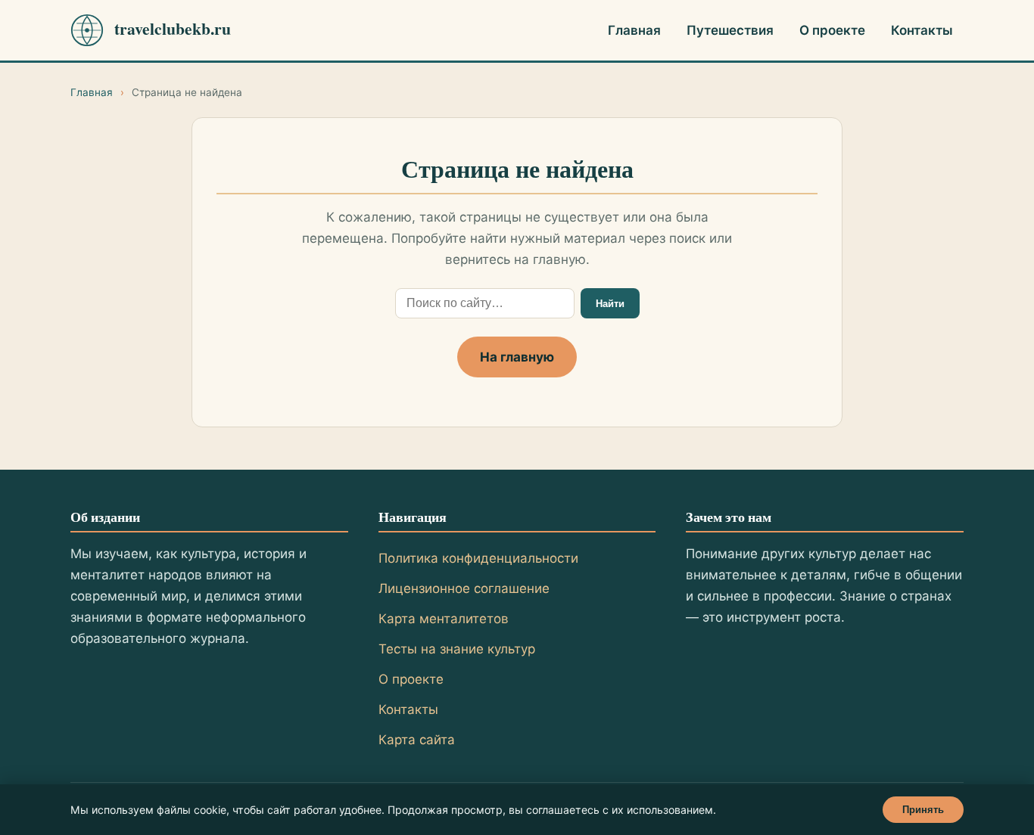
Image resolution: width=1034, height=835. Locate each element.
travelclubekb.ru (172, 29)
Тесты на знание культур (456, 649)
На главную (517, 357)
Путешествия (730, 30)
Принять (923, 809)
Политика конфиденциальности (478, 558)
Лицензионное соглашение (464, 588)
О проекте (832, 30)
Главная (634, 30)
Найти (610, 303)
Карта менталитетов (443, 618)
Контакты (922, 30)
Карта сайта (416, 739)
